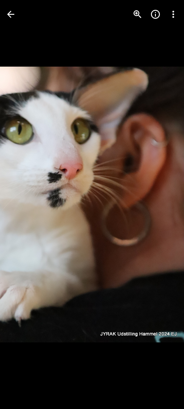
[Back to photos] (10, 14)
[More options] (173, 14)
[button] (25, 204)
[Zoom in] (137, 14)
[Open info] (155, 14)
